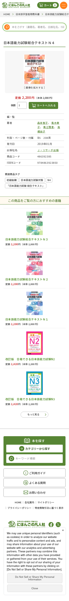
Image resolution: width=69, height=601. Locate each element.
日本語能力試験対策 (32, 180)
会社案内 (29, 502)
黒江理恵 (48, 127)
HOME (18, 502)
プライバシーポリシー (19, 508)
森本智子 (42, 123)
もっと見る (33, 414)
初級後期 (12, 180)
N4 (49, 180)
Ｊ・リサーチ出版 (48, 150)
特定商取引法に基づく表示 (49, 508)
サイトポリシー (46, 502)
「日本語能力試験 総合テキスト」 (26, 185)
